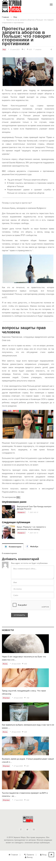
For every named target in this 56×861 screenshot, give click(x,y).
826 (25, 732)
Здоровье (6, 698)
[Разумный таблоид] (11, 6)
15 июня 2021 (15, 49)
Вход (44, 854)
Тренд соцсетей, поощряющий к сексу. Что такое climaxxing (24, 692)
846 (27, 800)
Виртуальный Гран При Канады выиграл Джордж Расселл (34, 507)
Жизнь (5, 664)
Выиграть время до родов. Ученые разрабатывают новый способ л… (28, 760)
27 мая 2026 (18, 766)
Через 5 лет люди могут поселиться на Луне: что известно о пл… (24, 658)
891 (27, 766)
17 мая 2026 (18, 800)
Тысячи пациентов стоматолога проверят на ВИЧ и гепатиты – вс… (25, 794)
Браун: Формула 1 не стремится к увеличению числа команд (31, 528)
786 (27, 698)
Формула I (21, 512)
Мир (15, 17)
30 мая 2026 (16, 664)
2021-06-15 (34, 512)
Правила (30, 854)
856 (25, 664)
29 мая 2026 (18, 698)
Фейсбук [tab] (34, 546)
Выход (29, 857)
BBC (18, 497)
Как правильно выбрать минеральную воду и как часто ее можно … (28, 726)
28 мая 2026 (16, 732)
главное (38, 49)
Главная (5, 17)
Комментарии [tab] (14, 546)
